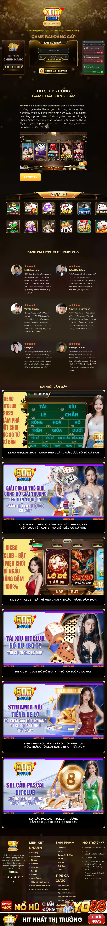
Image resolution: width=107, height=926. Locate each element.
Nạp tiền (34, 857)
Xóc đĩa (61, 852)
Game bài (62, 838)
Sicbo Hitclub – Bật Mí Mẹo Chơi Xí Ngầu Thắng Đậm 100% (53, 589)
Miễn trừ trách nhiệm (40, 872)
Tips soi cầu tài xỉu (65, 890)
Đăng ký (34, 843)
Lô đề (60, 860)
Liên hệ (34, 865)
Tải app (34, 850)
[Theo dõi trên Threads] (22, 867)
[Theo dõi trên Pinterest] (13, 872)
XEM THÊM (31, 177)
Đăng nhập (35, 846)
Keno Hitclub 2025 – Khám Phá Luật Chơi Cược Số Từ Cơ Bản (53, 442)
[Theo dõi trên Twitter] (18, 867)
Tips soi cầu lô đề (65, 894)
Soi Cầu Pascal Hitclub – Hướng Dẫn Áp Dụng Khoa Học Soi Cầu (53, 810)
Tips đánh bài (63, 876)
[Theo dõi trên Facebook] (4, 867)
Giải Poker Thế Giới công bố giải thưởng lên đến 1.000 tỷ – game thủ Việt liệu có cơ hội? (53, 516)
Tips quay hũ (63, 879)
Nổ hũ (60, 841)
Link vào (34, 854)
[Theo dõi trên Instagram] (8, 867)
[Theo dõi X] (15, 867)
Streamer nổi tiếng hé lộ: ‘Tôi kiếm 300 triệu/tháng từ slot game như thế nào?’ (53, 735)
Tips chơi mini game (66, 883)
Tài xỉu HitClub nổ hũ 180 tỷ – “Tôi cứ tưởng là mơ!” (53, 661)
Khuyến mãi (36, 868)
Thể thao (61, 856)
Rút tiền (34, 861)
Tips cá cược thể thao (67, 887)
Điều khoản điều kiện (40, 876)
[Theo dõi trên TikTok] (11, 867)
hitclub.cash (72, 30)
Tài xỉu (60, 849)
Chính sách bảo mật (39, 879)
